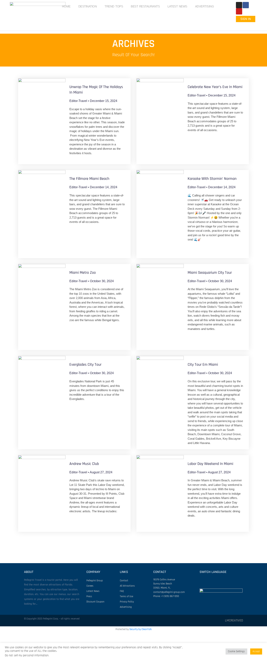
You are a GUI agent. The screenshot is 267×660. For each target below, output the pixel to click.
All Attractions (127, 585)
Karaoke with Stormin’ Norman (212, 178)
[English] (240, 25)
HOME (66, 6)
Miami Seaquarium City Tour (210, 272)
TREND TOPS (114, 6)
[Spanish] (250, 25)
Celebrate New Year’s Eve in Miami (215, 86)
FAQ (122, 591)
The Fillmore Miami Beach (89, 178)
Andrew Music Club (84, 463)
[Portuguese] (245, 25)
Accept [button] (256, 651)
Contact (124, 580)
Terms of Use (126, 596)
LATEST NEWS (177, 6)
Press (89, 596)
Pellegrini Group (94, 580)
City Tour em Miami (203, 364)
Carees (89, 585)
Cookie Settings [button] (236, 651)
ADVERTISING (204, 6)
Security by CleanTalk (140, 629)
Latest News (92, 591)
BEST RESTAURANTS (145, 6)
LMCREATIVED (234, 620)
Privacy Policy (127, 601)
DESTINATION (87, 6)
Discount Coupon (95, 601)
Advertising (126, 607)
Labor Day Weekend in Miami (210, 463)
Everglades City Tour (85, 364)
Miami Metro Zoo (82, 272)
